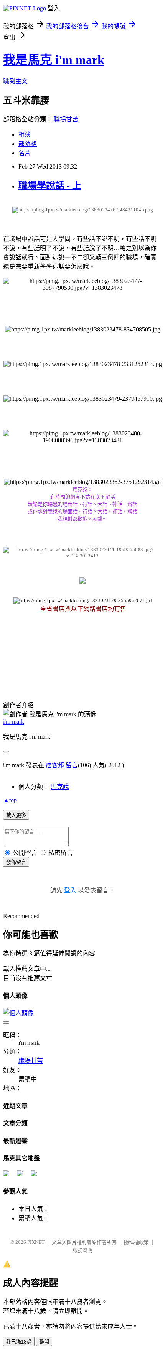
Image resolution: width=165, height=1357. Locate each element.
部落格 (27, 144)
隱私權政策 (136, 1242)
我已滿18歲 (18, 1342)
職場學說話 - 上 (49, 186)
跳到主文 (15, 81)
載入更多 (16, 815)
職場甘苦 (66, 119)
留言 (72, 765)
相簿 (24, 134)
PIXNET (36, 1242)
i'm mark (13, 721)
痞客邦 (55, 765)
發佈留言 (16, 862)
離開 (44, 1342)
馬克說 (60, 786)
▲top (10, 800)
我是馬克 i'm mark (53, 60)
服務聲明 (82, 1250)
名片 (24, 153)
